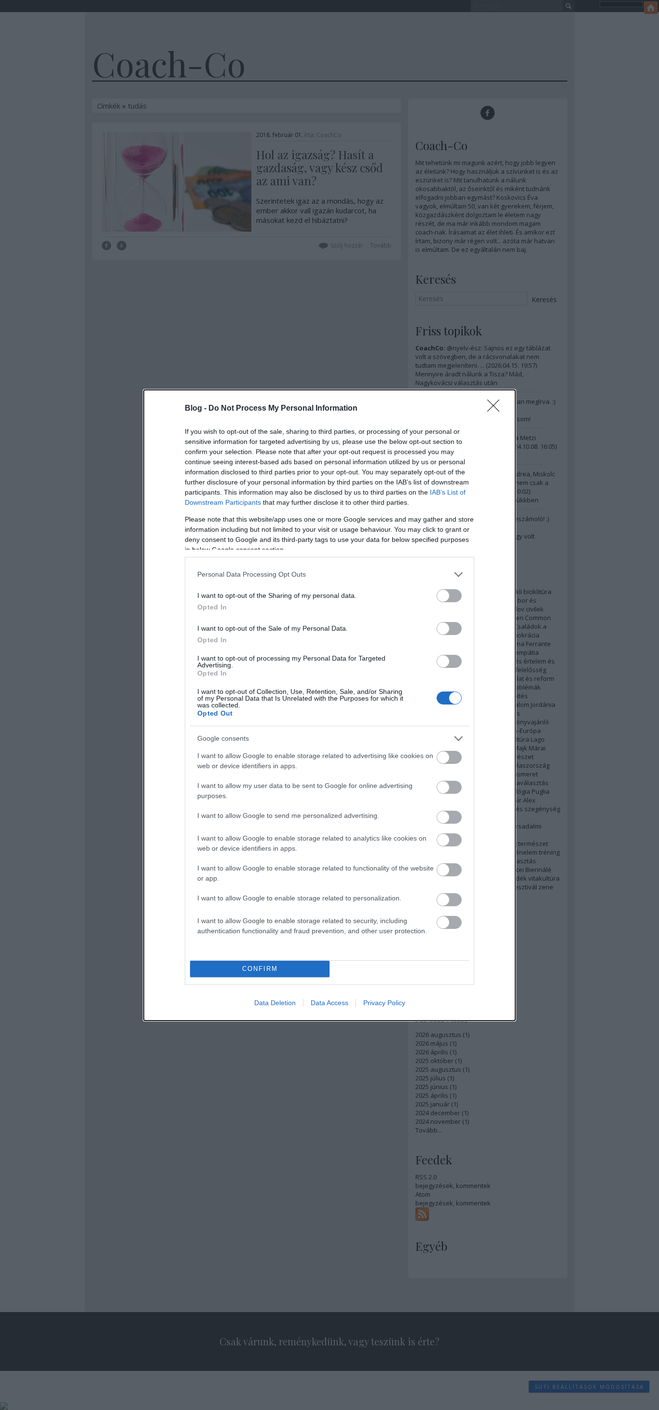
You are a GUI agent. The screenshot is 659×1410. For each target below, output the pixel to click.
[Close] (496, 409)
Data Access (329, 1003)
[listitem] (329, 574)
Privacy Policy (384, 1003)
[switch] (449, 595)
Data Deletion (275, 1003)
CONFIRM (260, 968)
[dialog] (329, 705)
